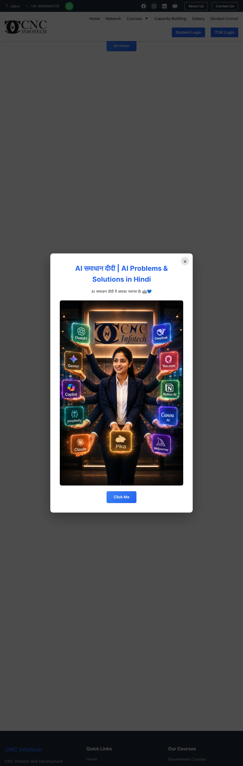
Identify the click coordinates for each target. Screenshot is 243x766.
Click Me (121, 497)
